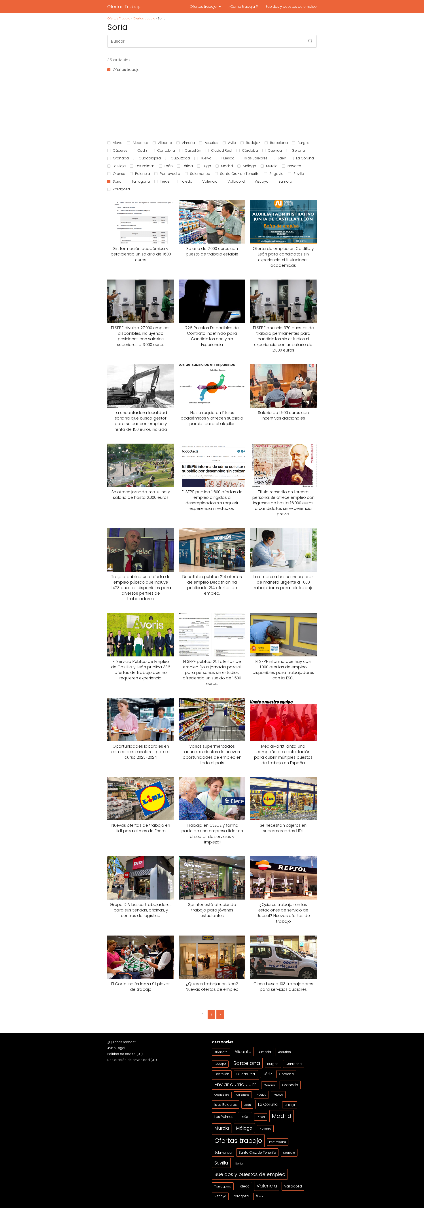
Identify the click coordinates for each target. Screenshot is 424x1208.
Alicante (165, 142)
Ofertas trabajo (203, 6)
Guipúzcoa (180, 158)
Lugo (207, 165)
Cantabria (166, 150)
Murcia (272, 165)
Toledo (186, 181)
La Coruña (305, 158)
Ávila (232, 142)
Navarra (294, 165)
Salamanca (200, 173)
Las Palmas (145, 165)
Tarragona (140, 181)
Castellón (193, 150)
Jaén (281, 158)
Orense (119, 173)
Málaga (249, 165)
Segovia (276, 173)
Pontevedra (170, 173)
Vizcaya (262, 181)
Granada (121, 158)
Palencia (142, 173)
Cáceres (120, 150)
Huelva (206, 158)
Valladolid (236, 181)
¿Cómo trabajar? (243, 6)
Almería (188, 142)
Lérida (188, 165)
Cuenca (275, 150)
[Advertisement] (212, 105)
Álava (118, 142)
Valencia (210, 181)
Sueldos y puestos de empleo (291, 6)
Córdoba (250, 150)
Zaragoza (121, 189)
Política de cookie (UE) (125, 1054)
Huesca (228, 158)
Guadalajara (150, 158)
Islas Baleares (255, 158)
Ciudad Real (221, 150)
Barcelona (279, 142)
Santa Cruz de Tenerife (239, 173)
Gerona (298, 150)
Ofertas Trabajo (124, 7)
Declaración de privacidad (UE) (132, 1060)
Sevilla (298, 173)
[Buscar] (308, 39)
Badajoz (253, 142)
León (169, 165)
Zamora (285, 181)
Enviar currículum (235, 1084)
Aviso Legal (116, 1048)
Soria (117, 181)
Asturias (211, 142)
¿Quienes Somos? (121, 1042)
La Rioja (119, 165)
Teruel (165, 181)
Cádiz (142, 150)
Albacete (140, 142)
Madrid (227, 165)
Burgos (304, 142)
